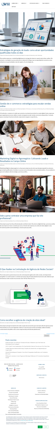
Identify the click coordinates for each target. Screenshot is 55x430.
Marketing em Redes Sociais (13, 399)
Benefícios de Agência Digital (7, 271)
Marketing (40, 55)
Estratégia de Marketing (29, 55)
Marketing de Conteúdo (13, 396)
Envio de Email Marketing (13, 410)
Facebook (11, 368)
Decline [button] (45, 426)
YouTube (18, 370)
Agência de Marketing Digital (7, 55)
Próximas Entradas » (51, 333)
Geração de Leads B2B (13, 392)
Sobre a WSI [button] (14, 3)
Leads (36, 55)
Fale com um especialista (41, 406)
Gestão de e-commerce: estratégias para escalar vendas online (25, 105)
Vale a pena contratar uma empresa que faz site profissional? (21, 217)
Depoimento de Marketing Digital (41, 394)
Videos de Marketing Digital (13, 412)
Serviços (23, 3)
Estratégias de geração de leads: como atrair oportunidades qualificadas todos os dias (27, 51)
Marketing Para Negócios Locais (41, 404)
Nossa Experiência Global (42, 403)
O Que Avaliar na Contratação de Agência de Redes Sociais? (26, 269)
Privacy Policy (23, 420)
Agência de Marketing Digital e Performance (22, 108)
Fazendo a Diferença (42, 390)
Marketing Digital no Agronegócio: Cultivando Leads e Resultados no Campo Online (24, 160)
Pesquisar (47, 335)
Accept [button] (40, 426)
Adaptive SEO (13, 403)
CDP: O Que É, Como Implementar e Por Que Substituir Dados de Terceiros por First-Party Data (28, 346)
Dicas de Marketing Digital (18, 55)
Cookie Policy (30, 420)
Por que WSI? (41, 367)
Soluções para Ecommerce (13, 394)
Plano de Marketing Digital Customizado (13, 414)
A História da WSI (41, 368)
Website (26, 220)
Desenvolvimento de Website (13, 390)
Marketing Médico (13, 408)
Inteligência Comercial (13, 405)
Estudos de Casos (34, 3)
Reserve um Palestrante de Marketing (41, 408)
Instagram (18, 368)
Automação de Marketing (37, 108)
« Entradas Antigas (4, 333)
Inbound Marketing (13, 397)
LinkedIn (10, 370)
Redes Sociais (27, 271)
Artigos (14, 6)
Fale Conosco (45, 3)
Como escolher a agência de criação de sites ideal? (22, 320)
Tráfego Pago (13, 401)
